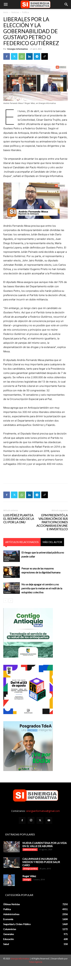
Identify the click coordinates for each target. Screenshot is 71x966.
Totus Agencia (35, 962)
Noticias (15, 12)
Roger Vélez (29, 876)
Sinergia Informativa (17, 49)
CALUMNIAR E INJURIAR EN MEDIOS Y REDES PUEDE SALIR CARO (41, 862)
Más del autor (52, 542)
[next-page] (11, 601)
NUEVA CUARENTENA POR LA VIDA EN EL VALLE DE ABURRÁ (44, 844)
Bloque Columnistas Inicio (9, 559)
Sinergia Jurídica (30, 868)
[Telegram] (37, 56)
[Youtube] (49, 820)
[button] (5, 4)
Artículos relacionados (22, 542)
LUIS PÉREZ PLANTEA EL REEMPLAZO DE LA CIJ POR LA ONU (18, 518)
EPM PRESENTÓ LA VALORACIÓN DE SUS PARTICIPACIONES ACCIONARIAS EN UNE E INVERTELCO (52, 522)
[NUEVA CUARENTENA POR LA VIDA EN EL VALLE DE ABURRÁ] (11, 846)
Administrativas (30, 849)
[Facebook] (6, 56)
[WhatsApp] (21, 56)
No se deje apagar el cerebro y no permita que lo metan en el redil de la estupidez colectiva (41, 588)
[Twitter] (14, 56)
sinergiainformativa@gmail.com (43, 810)
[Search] (66, 4)
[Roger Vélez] (9, 880)
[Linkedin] (29, 56)
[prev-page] (5, 601)
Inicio (5, 12)
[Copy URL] (44, 56)
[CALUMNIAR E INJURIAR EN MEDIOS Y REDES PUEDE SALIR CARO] (11, 862)
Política (25, 12)
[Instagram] (31, 820)
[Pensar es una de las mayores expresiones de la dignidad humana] (11, 572)
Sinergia (26, 879)
